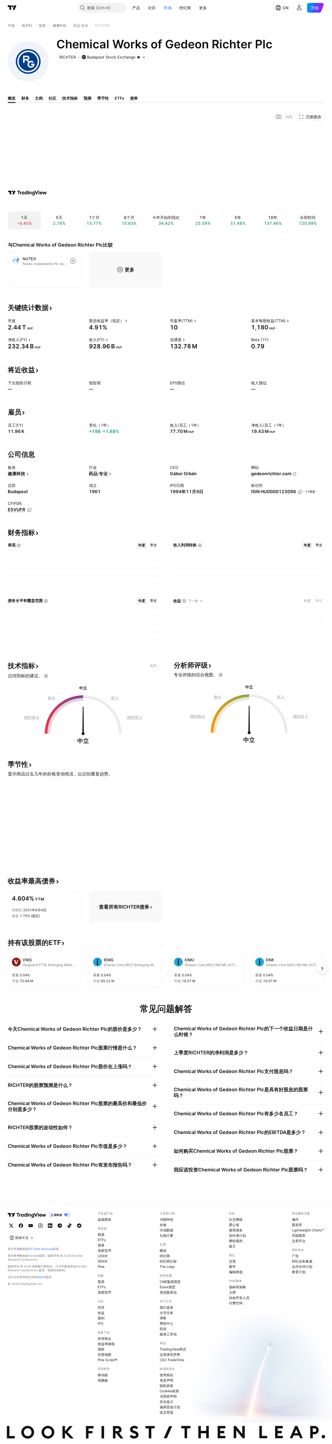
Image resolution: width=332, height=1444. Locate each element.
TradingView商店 (173, 1349)
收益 (101, 1313)
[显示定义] (19, 320)
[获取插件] (289, 117)
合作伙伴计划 (302, 1266)
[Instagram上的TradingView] (40, 1225)
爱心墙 (234, 1225)
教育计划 (299, 1272)
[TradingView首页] (12, 7)
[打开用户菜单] (299, 8)
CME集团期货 (170, 1282)
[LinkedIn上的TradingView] (50, 1225)
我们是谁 (166, 1307)
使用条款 (166, 1375)
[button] (144, 8)
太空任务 (166, 1313)
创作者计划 (237, 1235)
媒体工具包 (168, 1334)
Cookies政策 (169, 1391)
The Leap (167, 1266)
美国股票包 (168, 1292)
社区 (152, 7)
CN (285, 7)
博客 (163, 1318)
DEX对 (103, 1261)
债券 (101, 1245)
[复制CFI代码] (29, 510)
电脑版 (103, 1380)
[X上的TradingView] (11, 1225)
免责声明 (166, 1380)
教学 (232, 1266)
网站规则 (236, 1241)
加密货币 (104, 1250)
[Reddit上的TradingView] (79, 1225)
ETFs (101, 1240)
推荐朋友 (236, 1230)
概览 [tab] (12, 98)
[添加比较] (73, 261)
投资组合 (104, 1338)
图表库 (297, 1225)
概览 (163, 1250)
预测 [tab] (87, 98)
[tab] (141, 545)
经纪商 (185, 7)
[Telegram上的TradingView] (59, 1225)
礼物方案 (166, 1235)
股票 (101, 1234)
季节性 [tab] (103, 98)
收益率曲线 (106, 1344)
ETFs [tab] (119, 98)
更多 (203, 7)
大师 (232, 1292)
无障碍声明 (168, 1396)
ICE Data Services (40, 1249)
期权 (101, 1349)
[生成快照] (279, 117)
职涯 (163, 1329)
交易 (232, 1261)
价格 (163, 1225)
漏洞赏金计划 (170, 1407)
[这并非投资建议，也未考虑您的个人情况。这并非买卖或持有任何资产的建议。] (46, 676)
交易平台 (299, 1241)
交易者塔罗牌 (170, 1354)
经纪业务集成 (302, 1261)
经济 (101, 1307)
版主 (232, 1246)
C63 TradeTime (172, 1360)
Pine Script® (107, 1360)
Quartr (41, 1277)
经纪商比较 (168, 1261)
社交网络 (236, 1219)
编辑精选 (236, 1272)
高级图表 (299, 1235)
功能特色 (166, 1219)
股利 (101, 1318)
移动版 (103, 1375)
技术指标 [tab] (70, 98)
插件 (295, 1219)
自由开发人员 (239, 1298)
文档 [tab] (39, 98)
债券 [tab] (134, 98)
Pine (101, 1266)
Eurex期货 (167, 1287)
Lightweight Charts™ (308, 1230)
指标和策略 (237, 1287)
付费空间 (236, 1303)
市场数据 (166, 1230)
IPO (101, 1323)
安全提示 (166, 1402)
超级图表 (104, 1219)
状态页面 (166, 1412)
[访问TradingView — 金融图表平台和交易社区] (27, 192)
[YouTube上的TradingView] (30, 1225)
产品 (136, 7)
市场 (168, 7)
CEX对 (103, 1256)
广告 (295, 1256)
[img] (138, 57)
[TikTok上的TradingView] (69, 1225)
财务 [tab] (25, 98)
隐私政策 (166, 1386)
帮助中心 (166, 1323)
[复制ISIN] (300, 492)
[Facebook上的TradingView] (20, 1225)
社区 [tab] (52, 98)
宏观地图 (104, 1354)
